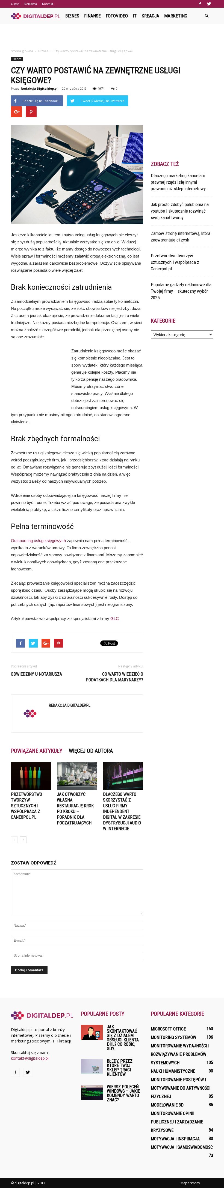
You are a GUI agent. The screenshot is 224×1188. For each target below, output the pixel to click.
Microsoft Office (168, 1029)
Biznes (72, 16)
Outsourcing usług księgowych (38, 540)
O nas (15, 4)
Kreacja (150, 16)
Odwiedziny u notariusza (36, 674)
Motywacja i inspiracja (175, 1138)
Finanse (92, 16)
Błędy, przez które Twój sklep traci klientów (119, 1068)
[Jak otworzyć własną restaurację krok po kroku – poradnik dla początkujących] (77, 776)
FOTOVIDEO (117, 16)
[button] (206, 15)
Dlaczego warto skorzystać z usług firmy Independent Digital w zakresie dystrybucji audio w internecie (122, 811)
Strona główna (22, 51)
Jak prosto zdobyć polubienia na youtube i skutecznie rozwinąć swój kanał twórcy (180, 211)
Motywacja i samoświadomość (182, 1147)
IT (135, 16)
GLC (114, 618)
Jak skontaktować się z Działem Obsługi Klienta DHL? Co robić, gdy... (123, 1037)
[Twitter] (209, 4)
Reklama (30, 4)
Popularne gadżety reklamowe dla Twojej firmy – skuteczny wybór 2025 (181, 291)
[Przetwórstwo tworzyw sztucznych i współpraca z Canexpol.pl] (31, 776)
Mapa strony (190, 1183)
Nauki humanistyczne (173, 1071)
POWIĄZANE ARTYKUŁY (36, 751)
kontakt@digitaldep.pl (30, 1058)
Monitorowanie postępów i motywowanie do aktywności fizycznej (180, 1088)
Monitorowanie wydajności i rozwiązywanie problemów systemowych (180, 1054)
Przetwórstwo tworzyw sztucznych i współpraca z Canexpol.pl (26, 806)
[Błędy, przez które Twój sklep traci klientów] (92, 1066)
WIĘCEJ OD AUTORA (91, 751)
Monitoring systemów (173, 1037)
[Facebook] (200, 4)
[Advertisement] (112, 36)
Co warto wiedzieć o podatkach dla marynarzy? (114, 677)
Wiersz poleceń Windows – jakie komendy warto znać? (123, 1093)
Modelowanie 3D (167, 1105)
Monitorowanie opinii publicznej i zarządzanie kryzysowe (177, 1122)
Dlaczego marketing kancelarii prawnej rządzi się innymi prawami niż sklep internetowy (178, 182)
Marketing (175, 16)
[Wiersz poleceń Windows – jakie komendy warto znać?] (92, 1092)
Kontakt (47, 4)
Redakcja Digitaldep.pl (39, 88)
